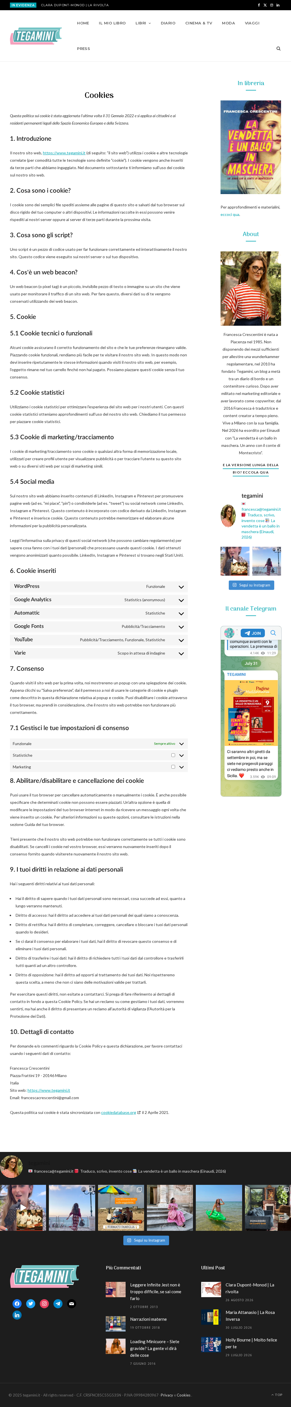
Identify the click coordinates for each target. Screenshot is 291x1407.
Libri (141, 23)
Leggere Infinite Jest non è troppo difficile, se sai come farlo (155, 1291)
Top (278, 1395)
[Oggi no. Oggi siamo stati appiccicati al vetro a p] (266, 561)
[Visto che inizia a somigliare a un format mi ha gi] (121, 1208)
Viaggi (252, 23)
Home (83, 23)
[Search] (276, 48)
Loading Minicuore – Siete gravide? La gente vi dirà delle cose (154, 1348)
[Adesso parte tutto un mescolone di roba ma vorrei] (170, 1208)
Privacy (167, 1395)
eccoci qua (230, 214)
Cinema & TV (198, 23)
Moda (228, 23)
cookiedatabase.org (118, 1112)
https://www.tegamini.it (64, 152)
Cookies (183, 1395)
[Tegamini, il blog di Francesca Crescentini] (36, 36)
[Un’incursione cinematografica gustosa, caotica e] (235, 561)
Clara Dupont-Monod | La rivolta (75, 5)
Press (83, 48)
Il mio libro (112, 23)
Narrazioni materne (148, 1319)
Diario (168, 23)
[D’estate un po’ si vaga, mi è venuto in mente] (268, 1208)
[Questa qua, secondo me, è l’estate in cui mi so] (219, 1208)
